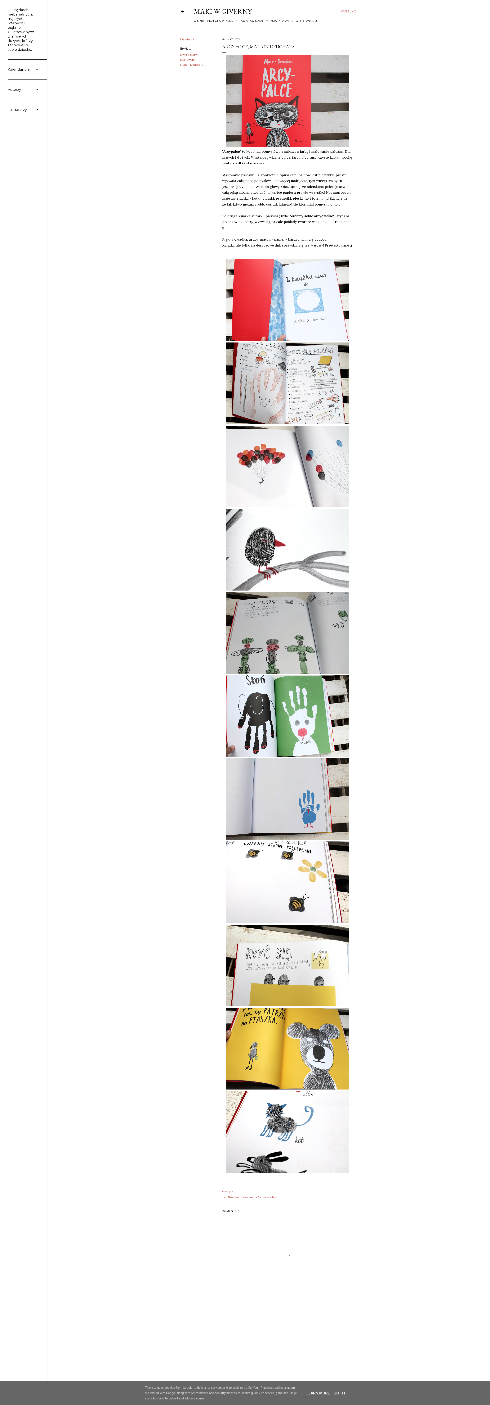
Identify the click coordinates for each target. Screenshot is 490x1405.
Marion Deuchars (191, 64)
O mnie (199, 21)
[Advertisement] (287, 1338)
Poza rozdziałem (254, 21)
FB (302, 21)
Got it (340, 1393)
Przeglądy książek (222, 21)
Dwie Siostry (188, 55)
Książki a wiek (281, 21)
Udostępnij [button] (187, 39)
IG (296, 21)
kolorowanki (188, 59)
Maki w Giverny (223, 11)
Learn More (318, 1393)
